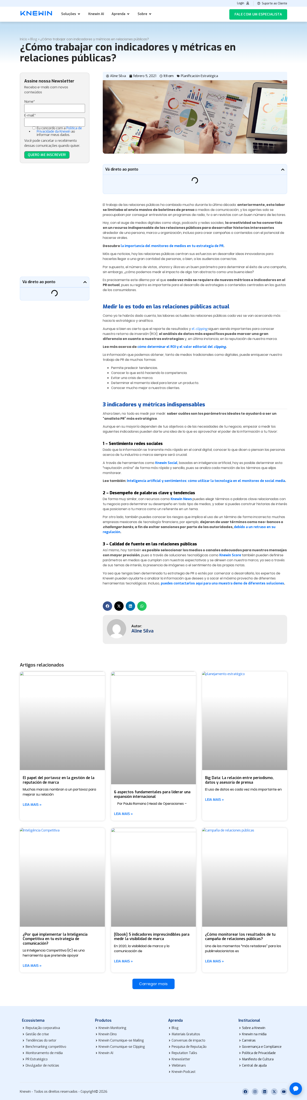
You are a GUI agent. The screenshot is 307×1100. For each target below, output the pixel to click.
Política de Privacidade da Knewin (59, 130)
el (199, 329)
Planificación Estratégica (199, 76)
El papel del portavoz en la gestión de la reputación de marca (58, 780)
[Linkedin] (264, 1091)
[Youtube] (283, 1091)
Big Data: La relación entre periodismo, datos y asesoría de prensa (239, 780)
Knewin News (181, 499)
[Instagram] (255, 1091)
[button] (71, 14)
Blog (33, 39)
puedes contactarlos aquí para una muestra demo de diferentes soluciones (222, 583)
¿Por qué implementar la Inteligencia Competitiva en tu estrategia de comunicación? (55, 939)
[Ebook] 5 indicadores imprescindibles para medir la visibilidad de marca (151, 937)
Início (23, 39)
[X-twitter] (274, 1091)
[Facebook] (245, 1091)
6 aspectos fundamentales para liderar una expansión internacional (152, 794)
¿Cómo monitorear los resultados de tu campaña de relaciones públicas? (240, 937)
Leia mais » (32, 805)
